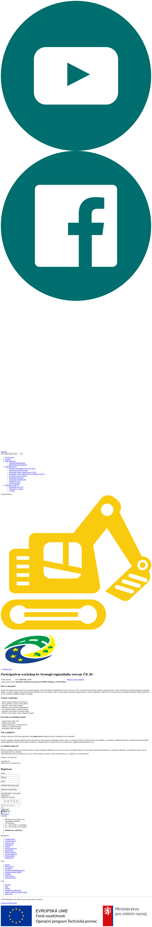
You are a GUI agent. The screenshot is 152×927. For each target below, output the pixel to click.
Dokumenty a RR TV (12, 485)
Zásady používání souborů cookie (16, 892)
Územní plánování (11, 854)
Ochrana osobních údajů (9, 903)
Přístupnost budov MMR (13, 872)
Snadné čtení (9, 858)
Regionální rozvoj (11, 467)
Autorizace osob (10, 878)
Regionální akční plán (16, 478)
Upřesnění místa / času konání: (11, 793)
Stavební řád (9, 850)
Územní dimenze (14, 483)
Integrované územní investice (18, 470)
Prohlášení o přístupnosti (13, 890)
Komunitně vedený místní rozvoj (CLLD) (22, 472)
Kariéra (7, 865)
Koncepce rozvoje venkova (18, 476)
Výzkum (12, 491)
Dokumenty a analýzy (16, 489)
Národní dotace (10, 839)
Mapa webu (9, 894)
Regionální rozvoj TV (16, 487)
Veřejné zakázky (11, 852)
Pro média (8, 868)
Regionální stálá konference (18, 465)
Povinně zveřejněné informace (15, 870)
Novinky (8, 459)
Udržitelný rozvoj (15, 481)
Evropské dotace (11, 841)
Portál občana (10, 876)
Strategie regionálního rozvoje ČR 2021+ (22, 468)
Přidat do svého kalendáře (75, 679)
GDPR (8, 888)
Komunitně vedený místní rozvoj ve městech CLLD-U (27, 474)
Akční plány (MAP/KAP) (17, 480)
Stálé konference (10, 461)
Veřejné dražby (10, 856)
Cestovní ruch (9, 843)
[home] (76, 629)
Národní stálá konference (17, 463)
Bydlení (7, 846)
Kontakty (4, 452)
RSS (6, 886)
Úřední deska (9, 866)
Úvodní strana (9, 457)
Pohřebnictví (9, 845)
